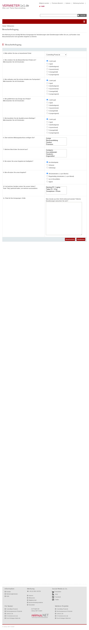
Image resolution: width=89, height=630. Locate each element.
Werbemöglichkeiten (12, 594)
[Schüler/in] (56, 150)
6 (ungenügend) (54, 74)
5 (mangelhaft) (53, 72)
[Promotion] (56, 144)
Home (4, 26)
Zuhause (51, 165)
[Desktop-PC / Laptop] (56, 187)
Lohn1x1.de (9, 613)
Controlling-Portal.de (12, 609)
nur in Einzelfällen (54, 179)
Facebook (58, 597)
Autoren (67, 3)
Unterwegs (52, 168)
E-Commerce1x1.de (12, 616)
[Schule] (56, 138)
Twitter (57, 599)
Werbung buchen (78, 3)
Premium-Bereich (57, 3)
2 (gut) (51, 64)
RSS (56, 594)
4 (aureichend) (53, 127)
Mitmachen (10, 26)
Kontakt (8, 591)
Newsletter (32, 604)
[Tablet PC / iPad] (56, 189)
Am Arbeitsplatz (53, 162)
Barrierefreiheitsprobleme (36, 602)
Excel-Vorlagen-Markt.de (13, 618)
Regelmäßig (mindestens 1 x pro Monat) (61, 176)
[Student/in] (56, 154)
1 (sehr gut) (52, 61)
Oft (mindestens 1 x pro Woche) (58, 174)
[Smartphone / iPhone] (56, 191)
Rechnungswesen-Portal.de (14, 611)
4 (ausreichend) (54, 69)
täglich (51, 182)
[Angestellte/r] (56, 156)
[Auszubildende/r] (56, 152)
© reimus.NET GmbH (8, 626)
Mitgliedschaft (32, 600)
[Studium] (56, 142)
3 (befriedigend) (54, 66)
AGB (7, 596)
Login (42, 6)
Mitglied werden (44, 3)
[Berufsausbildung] (56, 140)
